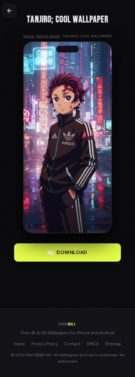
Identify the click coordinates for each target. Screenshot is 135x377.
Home (19, 344)
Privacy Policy (44, 344)
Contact (72, 344)
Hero (67, 324)
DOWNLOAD (72, 252)
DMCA (93, 344)
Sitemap (113, 344)
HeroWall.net (38, 355)
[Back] (9, 11)
